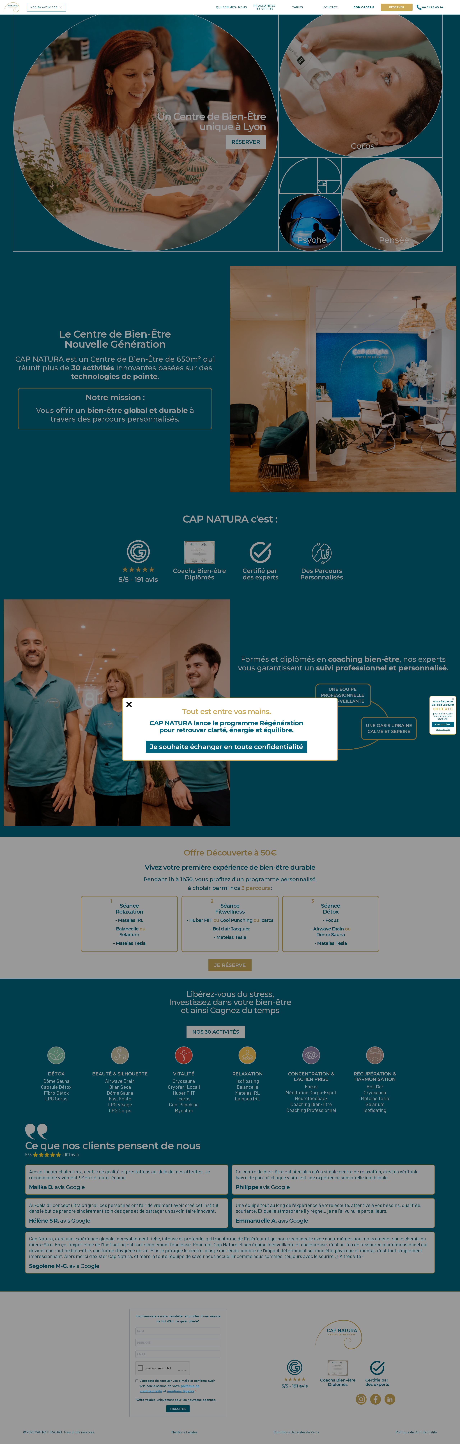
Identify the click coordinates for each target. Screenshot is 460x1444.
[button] (46, 7)
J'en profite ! (443, 724)
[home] (12, 7)
